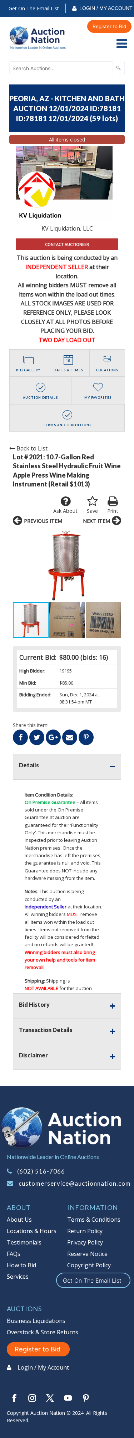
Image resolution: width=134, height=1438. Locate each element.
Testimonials (24, 1242)
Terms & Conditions (93, 1219)
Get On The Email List (34, 8)
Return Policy (85, 1231)
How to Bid (21, 1265)
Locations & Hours (31, 1231)
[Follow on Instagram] (32, 1398)
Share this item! (31, 725)
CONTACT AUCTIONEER (67, 244)
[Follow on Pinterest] (86, 1398)
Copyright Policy (89, 1265)
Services (18, 1276)
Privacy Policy (85, 1242)
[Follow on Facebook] (14, 1398)
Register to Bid (109, 26)
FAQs (13, 1254)
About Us (19, 1219)
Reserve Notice (87, 1254)
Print (112, 510)
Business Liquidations (36, 1321)
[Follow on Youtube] (68, 1398)
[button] (67, 566)
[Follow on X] (50, 1398)
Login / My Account (106, 8)
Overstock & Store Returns (42, 1332)
